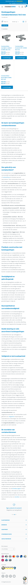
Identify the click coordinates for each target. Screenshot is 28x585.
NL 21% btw (5, 549)
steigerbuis (11, 416)
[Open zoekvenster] (19, 6)
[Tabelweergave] (23, 21)
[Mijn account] (22, 6)
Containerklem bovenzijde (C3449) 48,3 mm (6, 77)
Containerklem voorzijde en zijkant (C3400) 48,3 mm (6, 47)
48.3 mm (5, 25)
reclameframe (6, 177)
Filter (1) (6, 21)
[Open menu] (2, 6)
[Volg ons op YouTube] (14, 576)
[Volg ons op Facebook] (2, 576)
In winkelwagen (7, 57)
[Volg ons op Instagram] (6, 576)
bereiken (17, 497)
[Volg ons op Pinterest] (10, 576)
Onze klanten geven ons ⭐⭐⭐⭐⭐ (14, 1)
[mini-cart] (25, 7)
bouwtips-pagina (16, 488)
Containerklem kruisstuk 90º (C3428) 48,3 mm (21, 47)
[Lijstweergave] (26, 21)
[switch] (24, 583)
